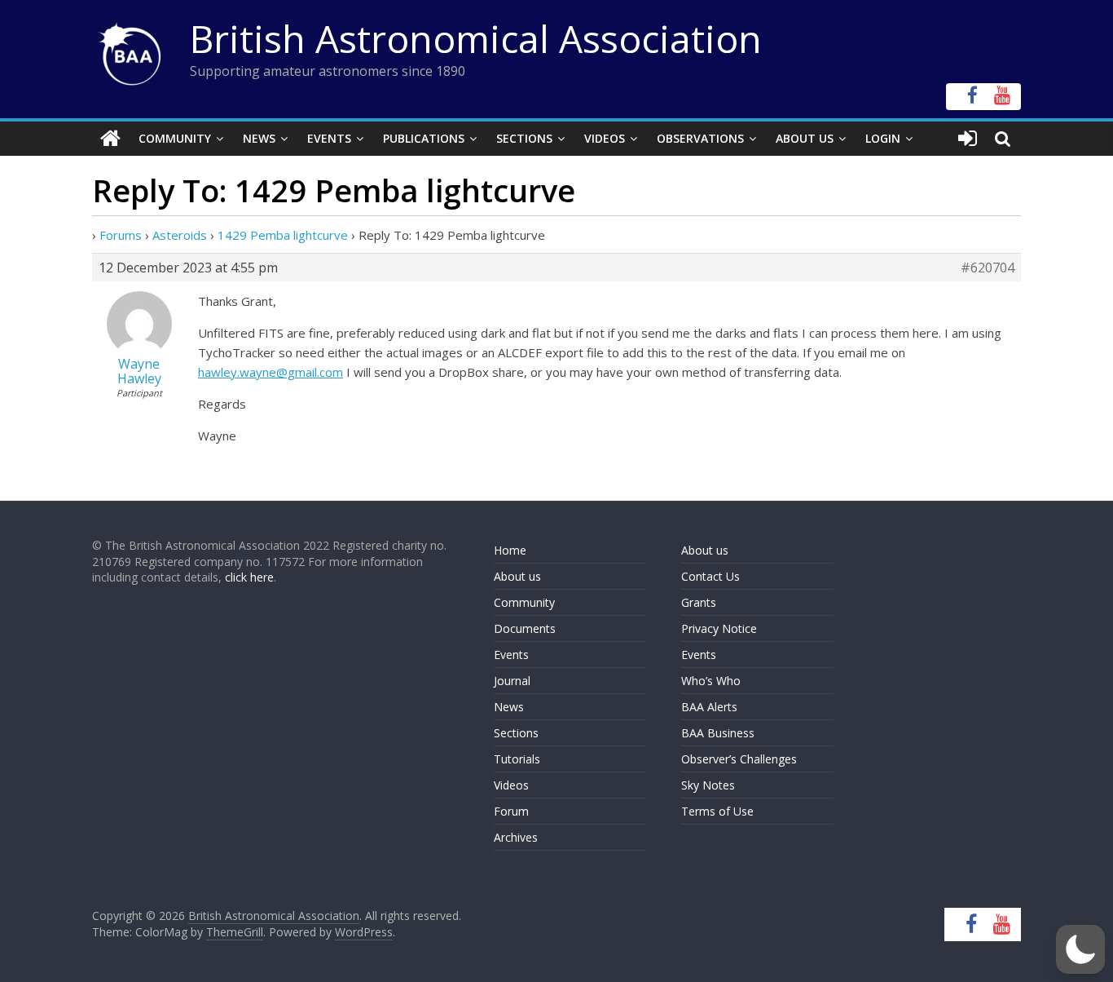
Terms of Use (717, 811)
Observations (700, 138)
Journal (512, 680)
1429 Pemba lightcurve (283, 235)
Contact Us (710, 576)
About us (517, 576)
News (259, 138)
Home (510, 550)
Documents (525, 628)
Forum (511, 811)
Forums (120, 235)
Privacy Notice (719, 628)
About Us (805, 138)
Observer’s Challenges (739, 759)
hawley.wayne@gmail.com (270, 372)
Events (329, 138)
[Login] (967, 139)
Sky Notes (708, 785)
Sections (524, 138)
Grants (698, 602)
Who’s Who (711, 680)
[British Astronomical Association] (110, 139)
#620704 (987, 267)
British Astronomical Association (476, 38)
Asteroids (179, 235)
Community (175, 138)
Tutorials (517, 759)
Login (882, 138)
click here (249, 577)
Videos (604, 138)
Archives (516, 837)
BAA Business (717, 733)
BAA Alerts (709, 706)
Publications (423, 138)
